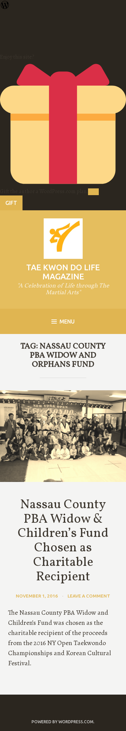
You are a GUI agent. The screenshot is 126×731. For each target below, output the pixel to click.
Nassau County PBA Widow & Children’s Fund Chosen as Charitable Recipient (63, 541)
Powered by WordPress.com (62, 722)
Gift (11, 203)
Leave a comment (89, 596)
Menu (67, 321)
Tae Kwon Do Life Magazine (63, 272)
